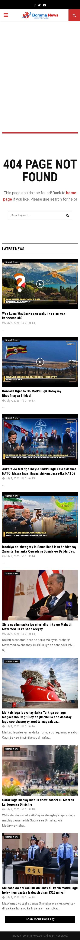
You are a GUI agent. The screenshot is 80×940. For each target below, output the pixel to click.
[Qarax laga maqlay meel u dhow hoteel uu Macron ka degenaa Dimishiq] (40, 770)
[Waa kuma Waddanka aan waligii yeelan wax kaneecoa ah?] (40, 284)
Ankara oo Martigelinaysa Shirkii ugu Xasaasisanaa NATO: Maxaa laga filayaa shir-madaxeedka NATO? (39, 471)
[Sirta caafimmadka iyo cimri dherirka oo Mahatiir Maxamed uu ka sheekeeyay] (40, 595)
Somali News (12, 262)
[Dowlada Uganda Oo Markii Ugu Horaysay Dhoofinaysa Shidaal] (40, 362)
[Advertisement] (40, 65)
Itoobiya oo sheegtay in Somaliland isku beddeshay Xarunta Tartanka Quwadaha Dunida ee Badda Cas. (39, 549)
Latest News (13, 248)
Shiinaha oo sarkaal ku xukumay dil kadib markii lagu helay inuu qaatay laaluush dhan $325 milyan (40, 890)
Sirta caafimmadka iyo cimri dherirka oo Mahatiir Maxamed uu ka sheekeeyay (37, 627)
